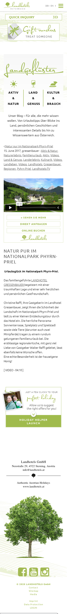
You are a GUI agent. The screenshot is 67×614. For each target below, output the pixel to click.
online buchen (33, 230)
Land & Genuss (33, 98)
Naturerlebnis (12, 155)
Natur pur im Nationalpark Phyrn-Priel (29, 146)
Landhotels (35, 164)
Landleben (10, 164)
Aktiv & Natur (13, 98)
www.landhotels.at (33, 486)
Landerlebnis (31, 160)
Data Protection (33, 604)
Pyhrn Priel (24, 169)
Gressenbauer (52, 164)
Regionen (10, 169)
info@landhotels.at (33, 470)
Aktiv (46, 155)
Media (33, 594)
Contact (33, 587)
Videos (54, 155)
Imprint (33, 600)
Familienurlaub (32, 155)
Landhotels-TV (41, 169)
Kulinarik (46, 160)
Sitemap (33, 590)
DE (46, 5)
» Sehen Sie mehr (33, 217)
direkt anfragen (33, 224)
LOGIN (33, 607)
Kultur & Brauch (54, 98)
